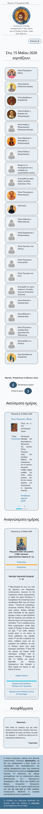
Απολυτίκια (15, 439)
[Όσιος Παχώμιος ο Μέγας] (14, 427)
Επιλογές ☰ (34, 41)
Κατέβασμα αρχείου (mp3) (25, 498)
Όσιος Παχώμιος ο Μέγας (21, 419)
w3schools (35, 803)
